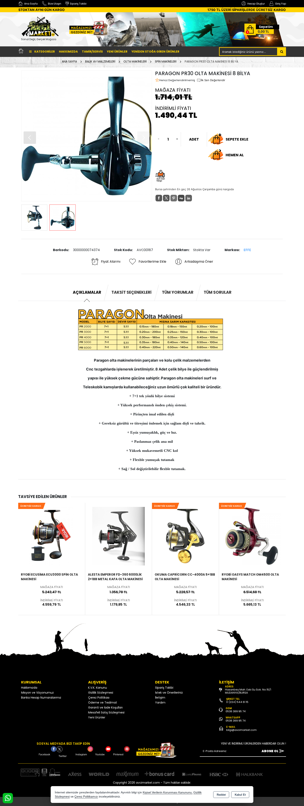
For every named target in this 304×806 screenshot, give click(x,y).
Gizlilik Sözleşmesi (100, 693)
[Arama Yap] (282, 51)
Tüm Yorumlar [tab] (177, 292)
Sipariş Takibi (164, 688)
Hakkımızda (68, 51)
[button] (30, 137)
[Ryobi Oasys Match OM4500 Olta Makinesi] (185, 536)
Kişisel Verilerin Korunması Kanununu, (168, 792)
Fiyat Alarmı (110, 261)
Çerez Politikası (98, 697)
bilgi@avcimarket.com (241, 730)
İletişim (160, 697)
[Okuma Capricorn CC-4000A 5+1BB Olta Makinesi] (118, 536)
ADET (194, 139)
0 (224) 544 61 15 (237, 702)
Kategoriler (44, 51)
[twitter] (166, 198)
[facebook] (159, 198)
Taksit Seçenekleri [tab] (131, 292)
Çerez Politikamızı (86, 796)
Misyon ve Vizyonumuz (37, 693)
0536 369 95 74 (236, 711)
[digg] (181, 198)
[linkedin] (188, 198)
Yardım (160, 702)
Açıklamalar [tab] (87, 292)
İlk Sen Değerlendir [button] (213, 80)
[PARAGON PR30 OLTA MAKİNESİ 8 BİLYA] (87, 136)
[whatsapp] (196, 198)
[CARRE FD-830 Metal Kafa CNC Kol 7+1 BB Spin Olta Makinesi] (252, 536)
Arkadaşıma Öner (198, 261)
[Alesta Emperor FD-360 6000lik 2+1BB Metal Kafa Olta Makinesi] (51, 536)
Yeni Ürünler (96, 717)
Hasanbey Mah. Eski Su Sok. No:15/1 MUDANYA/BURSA (248, 691)
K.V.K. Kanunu (97, 688)
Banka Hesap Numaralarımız (41, 697)
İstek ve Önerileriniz (169, 693)
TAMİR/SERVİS (92, 51)
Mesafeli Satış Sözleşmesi (106, 712)
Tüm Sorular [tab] (217, 292)
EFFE (247, 250)
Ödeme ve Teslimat (102, 702)
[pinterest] (173, 198)
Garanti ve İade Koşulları (105, 707)
